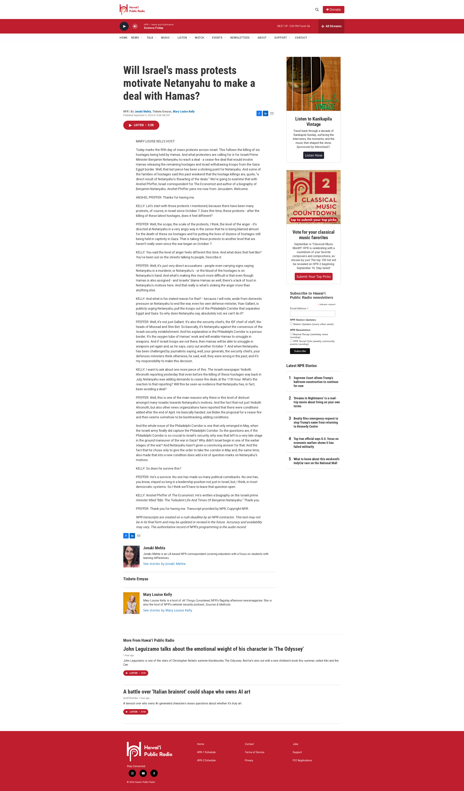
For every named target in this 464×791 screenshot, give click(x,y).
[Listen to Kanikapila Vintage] (314, 84)
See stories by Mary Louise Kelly (167, 610)
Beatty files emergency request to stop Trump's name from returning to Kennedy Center (316, 422)
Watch (199, 37)
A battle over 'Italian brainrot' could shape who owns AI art (186, 691)
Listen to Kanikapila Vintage (313, 121)
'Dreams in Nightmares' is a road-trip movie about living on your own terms (317, 402)
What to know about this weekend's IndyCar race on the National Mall (316, 461)
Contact (249, 744)
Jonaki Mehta (143, 111)
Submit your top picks (314, 276)
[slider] (140, 26)
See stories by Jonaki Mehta (164, 563)
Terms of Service (254, 752)
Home (124, 37)
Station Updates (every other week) (313, 324)
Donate (335, 9)
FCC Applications (302, 760)
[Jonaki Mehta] (131, 556)
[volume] (135, 26)
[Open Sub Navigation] (141, 37)
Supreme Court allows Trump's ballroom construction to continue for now (316, 382)
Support (297, 752)
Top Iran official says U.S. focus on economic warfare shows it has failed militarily (316, 443)
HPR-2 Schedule (206, 760)
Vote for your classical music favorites (313, 234)
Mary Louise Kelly (184, 111)
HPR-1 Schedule (206, 752)
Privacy (249, 760)
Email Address (299, 308)
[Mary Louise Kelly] (131, 603)
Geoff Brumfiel (130, 698)
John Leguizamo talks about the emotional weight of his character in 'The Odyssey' (213, 649)
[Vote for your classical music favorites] (314, 197)
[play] (124, 26)
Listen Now (313, 155)
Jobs (295, 744)
